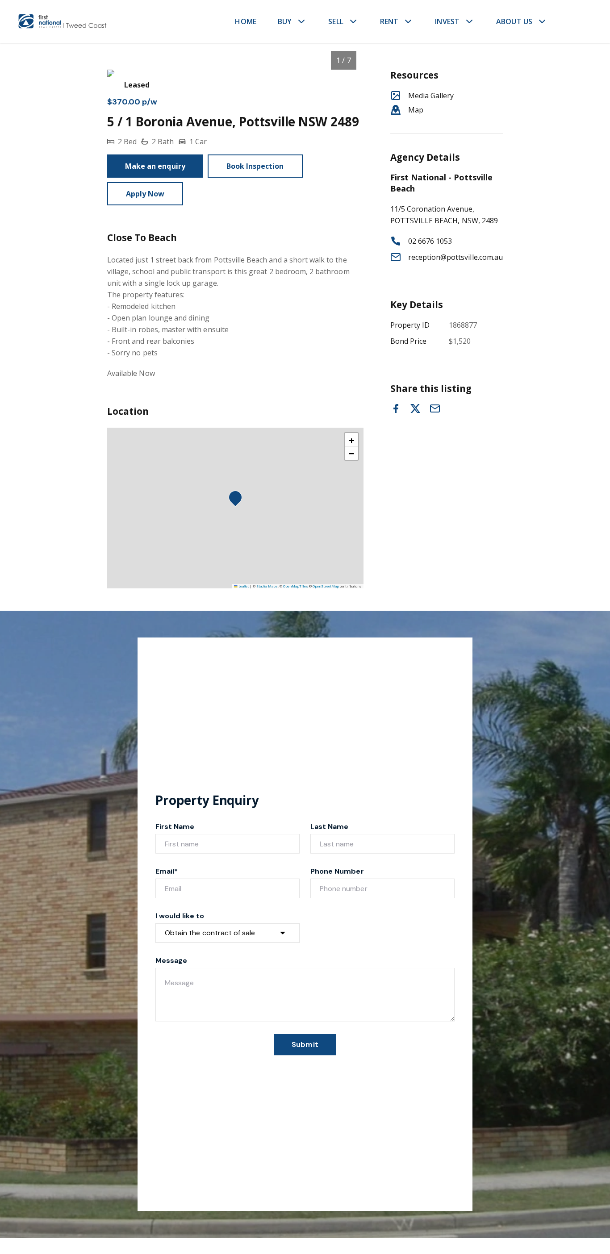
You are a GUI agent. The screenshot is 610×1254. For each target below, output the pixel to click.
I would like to (179, 916)
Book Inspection (255, 166)
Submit (305, 1044)
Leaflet (243, 586)
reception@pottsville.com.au (455, 257)
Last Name (329, 826)
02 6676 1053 (430, 241)
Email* (166, 871)
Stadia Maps (267, 586)
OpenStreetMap (326, 586)
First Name (175, 826)
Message (171, 960)
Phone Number (337, 871)
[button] (238, 500)
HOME (245, 21)
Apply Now (145, 194)
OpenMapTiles (295, 586)
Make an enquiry (155, 166)
